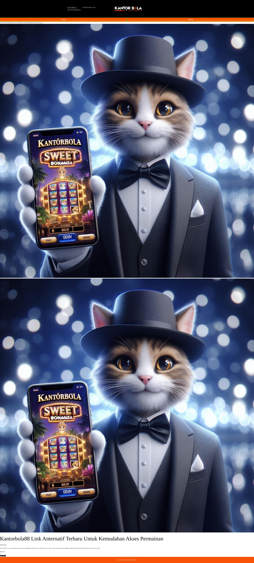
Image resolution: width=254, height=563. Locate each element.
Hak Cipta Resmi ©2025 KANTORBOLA (127, 560)
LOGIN (63, 19)
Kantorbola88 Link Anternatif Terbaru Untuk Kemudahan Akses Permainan (23, 23)
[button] (3, 555)
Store (1, 23)
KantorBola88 (3, 548)
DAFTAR (190, 19)
